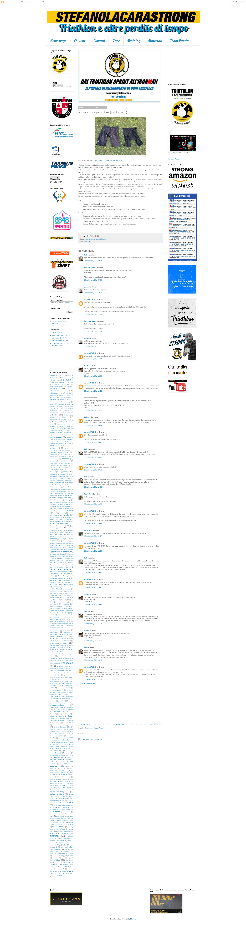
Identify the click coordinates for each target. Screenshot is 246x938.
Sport (63, 785)
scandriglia (53, 768)
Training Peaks (60, 829)
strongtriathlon (54, 800)
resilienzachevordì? (65, 718)
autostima (70, 404)
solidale (52, 783)
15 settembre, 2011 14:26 (93, 410)
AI (62, 384)
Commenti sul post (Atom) (94, 728)
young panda (60, 869)
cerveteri (52, 439)
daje (59, 487)
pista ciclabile (61, 688)
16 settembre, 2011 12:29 (93, 551)
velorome (55, 858)
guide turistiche (62, 562)
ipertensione (66, 580)
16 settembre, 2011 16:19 (93, 604)
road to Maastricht (61, 742)
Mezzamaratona (55, 619)
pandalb (68, 670)
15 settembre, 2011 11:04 (93, 314)
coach (67, 452)
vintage (52, 862)
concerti (52, 467)
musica (60, 636)
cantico (60, 432)
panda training (68, 660)
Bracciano (60, 424)
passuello (53, 677)
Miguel (68, 619)
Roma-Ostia (67, 753)
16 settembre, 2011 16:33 (93, 641)
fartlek (52, 517)
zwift (60, 876)
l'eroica (57, 597)
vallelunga (67, 851)
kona (69, 595)
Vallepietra (53, 853)
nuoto (93, 239)
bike (64, 417)
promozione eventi (56, 707)
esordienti (70, 510)
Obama (69, 645)
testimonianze (60, 816)
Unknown (87, 417)
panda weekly (56, 663)
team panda (55, 812)
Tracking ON (189, 260)
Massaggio (67, 613)
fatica (57, 517)
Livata (57, 602)
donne (52, 497)
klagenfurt (55, 595)
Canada (68, 430)
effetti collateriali (58, 504)
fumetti (69, 536)
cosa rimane (61, 476)
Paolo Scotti (88, 494)
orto (55, 651)
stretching (55, 796)
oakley (62, 645)
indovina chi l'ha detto (62, 573)
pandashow (53, 673)
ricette (54, 723)
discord (60, 495)
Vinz (59, 862)
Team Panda (179, 40)
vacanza (57, 849)
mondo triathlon (62, 623)
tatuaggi (66, 807)
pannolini (99, 239)
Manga (52, 608)
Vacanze (67, 849)
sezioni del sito (66, 774)
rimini (64, 723)
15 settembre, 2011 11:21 (93, 346)
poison (86, 287)
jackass (68, 591)
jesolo (60, 593)
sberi (67, 766)
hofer (54, 565)
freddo (52, 536)
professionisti (61, 703)
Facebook (56, 515)
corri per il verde (65, 474)
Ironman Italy (57, 587)
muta (69, 636)
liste (51, 602)
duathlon (67, 498)
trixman (68, 843)
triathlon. (52, 843)
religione (61, 716)
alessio (61, 386)
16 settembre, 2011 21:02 (93, 679)
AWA (53, 406)
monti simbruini (68, 628)
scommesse (64, 770)
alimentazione (55, 389)
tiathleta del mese (60, 818)
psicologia (70, 707)
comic (52, 461)
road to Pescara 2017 (63, 748)
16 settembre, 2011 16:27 (93, 624)
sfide (51, 777)
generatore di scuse (64, 543)
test (51, 816)
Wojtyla (60, 866)
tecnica (68, 812)
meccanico (70, 615)
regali (69, 714)
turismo (52, 845)
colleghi (52, 456)
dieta (51, 493)
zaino (69, 869)
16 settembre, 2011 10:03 (93, 487)
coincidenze (53, 454)
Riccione (70, 720)
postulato (53, 694)
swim (104, 239)
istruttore (60, 591)
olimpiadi (61, 649)
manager (68, 606)
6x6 (61, 380)
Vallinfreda (62, 853)
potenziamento (55, 696)
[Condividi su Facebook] (95, 236)
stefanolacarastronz (57, 794)
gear (71, 541)
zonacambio (68, 873)
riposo (71, 723)
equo (51, 510)
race (59, 709)
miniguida (53, 621)
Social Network (58, 781)
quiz (53, 709)
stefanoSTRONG (90, 300)
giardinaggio (61, 554)
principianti (61, 701)
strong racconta (66, 796)
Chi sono (80, 40)
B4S (59, 406)
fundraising (53, 538)
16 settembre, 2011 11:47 (93, 536)
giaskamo (70, 554)
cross (69, 482)
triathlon (54, 836)
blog (71, 419)
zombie (64, 871)
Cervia (60, 439)
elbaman (59, 506)
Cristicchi (52, 480)
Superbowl (63, 803)
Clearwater (53, 452)
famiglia (66, 515)
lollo (72, 602)
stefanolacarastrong (57, 792)
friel (58, 536)
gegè (53, 543)
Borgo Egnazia (66, 422)
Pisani (61, 685)
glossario (52, 560)
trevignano (65, 833)
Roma (57, 753)
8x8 (62, 382)
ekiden (52, 506)
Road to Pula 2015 (56, 751)
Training (133, 40)
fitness (61, 526)
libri (68, 600)
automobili (61, 404)
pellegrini (61, 677)
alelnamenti (53, 386)
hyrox (51, 567)
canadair (52, 432)
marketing (70, 610)
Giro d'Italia (57, 558)
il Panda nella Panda (61, 568)
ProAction (70, 701)
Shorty (59, 777)
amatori (68, 397)
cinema (67, 448)
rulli (67, 755)
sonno (69, 783)
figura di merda (60, 521)
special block (54, 785)
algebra (68, 386)
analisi (62, 399)
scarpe (69, 768)
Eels (71, 502)
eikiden (68, 504)
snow (71, 779)
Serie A (71, 772)
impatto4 (53, 571)
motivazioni (66, 634)
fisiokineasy (64, 523)
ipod (59, 582)
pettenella (53, 683)
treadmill (67, 831)
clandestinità (66, 450)
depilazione (61, 491)
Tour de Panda (62, 824)
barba (62, 408)
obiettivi (52, 647)
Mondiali (52, 623)
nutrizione (53, 645)
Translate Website (174, 159)
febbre (69, 517)
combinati (65, 459)
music (52, 636)
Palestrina (68, 656)
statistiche (61, 790)
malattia (52, 606)
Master (86, 366)
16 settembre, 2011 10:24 (93, 523)
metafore (67, 617)
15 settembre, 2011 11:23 (93, 359)
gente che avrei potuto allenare (62, 549)
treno (52, 833)
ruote (68, 757)
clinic (60, 452)
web (64, 862)
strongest (66, 798)
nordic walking (54, 643)
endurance (68, 508)
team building (66, 809)
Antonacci (70, 399)
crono (52, 482)
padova (52, 656)
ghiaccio (52, 554)
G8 (72, 538)
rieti (60, 723)
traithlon (59, 831)
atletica (52, 404)
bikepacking (53, 419)
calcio (61, 428)
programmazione (57, 705)
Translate (67, 303)
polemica (52, 692)
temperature (53, 814)
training (61, 827)
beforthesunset (54, 412)
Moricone (56, 630)
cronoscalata (60, 482)
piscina (68, 685)
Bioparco (63, 419)
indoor (71, 571)
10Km (61, 376)
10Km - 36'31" (57, 333)
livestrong (65, 602)
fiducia (69, 519)
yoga (51, 869)
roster (62, 755)
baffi (71, 406)
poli (59, 692)
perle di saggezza (55, 681)
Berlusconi (64, 412)
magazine (65, 604)
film (69, 521)
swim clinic (57, 805)
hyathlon (68, 565)
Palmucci (52, 658)
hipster (71, 562)
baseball (66, 410)
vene (62, 858)
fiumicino (52, 528)
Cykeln (69, 485)
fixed (60, 528)
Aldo (68, 384)
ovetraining (67, 654)
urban (71, 847)
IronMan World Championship (60, 589)
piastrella (61, 683)
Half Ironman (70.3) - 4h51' (61, 343)
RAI (64, 709)
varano (71, 853)
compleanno (65, 461)
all (68, 388)
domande (68, 495)
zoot (55, 875)
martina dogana (56, 613)
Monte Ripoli (60, 625)
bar (54, 408)
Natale (52, 638)
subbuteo (70, 800)
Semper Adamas (90, 268)
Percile (69, 679)
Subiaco (54, 803)
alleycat (61, 395)
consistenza (53, 474)
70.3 (67, 380)
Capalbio (68, 432)
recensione (57, 711)
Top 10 (61, 822)
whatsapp (55, 864)
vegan (61, 856)
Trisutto (60, 843)
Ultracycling (62, 847)
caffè (68, 426)
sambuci (52, 761)
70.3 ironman (54, 382)
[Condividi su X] (93, 236)
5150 (54, 380)
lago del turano (54, 600)
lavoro (63, 600)
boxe (51, 424)
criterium (60, 480)
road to (70, 725)
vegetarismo (69, 856)
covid (68, 478)
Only (86, 255)
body (56, 422)
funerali (61, 538)
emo (51, 508)
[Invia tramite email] (88, 236)
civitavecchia (53, 450)
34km (65, 377)
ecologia (68, 500)
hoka (60, 565)
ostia (59, 654)
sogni (68, 781)
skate (59, 779)
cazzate (88, 239)
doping (59, 497)
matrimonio (61, 615)
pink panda (69, 683)
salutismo (68, 759)
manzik (59, 608)
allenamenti (54, 391)
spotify (57, 787)
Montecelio (70, 625)
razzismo (70, 709)
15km (69, 375)
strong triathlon (55, 798)
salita (60, 759)
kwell (51, 597)
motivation (66, 630)
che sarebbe (62, 441)
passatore (67, 675)
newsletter (67, 641)
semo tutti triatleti (61, 772)
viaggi (69, 858)
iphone (52, 582)
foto (51, 534)
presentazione (66, 698)
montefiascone (56, 628)
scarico (61, 768)
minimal (61, 621)
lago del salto (67, 597)
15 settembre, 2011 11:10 (93, 331)
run (72, 755)
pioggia (54, 685)
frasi (68, 534)
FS (63, 536)
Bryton (68, 424)
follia (69, 528)
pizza (69, 688)
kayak (66, 593)
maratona (66, 608)
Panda (60, 658)
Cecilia (69, 437)
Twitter (65, 845)
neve (54, 641)
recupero (61, 714)
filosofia (52, 524)
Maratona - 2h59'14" (59, 338)
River (64, 725)
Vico (51, 860)
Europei (54, 513)
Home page (58, 40)
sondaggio (61, 783)
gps (59, 560)
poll (70, 692)
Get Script (174, 260)
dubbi (51, 500)
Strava (71, 794)
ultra (53, 847)
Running (56, 757)
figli (51, 521)
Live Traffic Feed (182, 196)
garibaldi (55, 541)
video (57, 860)
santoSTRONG (65, 764)
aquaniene (56, 402)
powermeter (69, 696)
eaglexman (59, 500)
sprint (63, 787)
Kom (64, 595)
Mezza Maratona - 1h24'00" (61, 335)
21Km (58, 378)
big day (66, 415)
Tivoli (53, 820)
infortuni (59, 576)
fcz (63, 517)
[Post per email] (84, 236)
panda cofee (69, 658)
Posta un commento (88, 684)
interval (68, 578)
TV (58, 845)
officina (68, 647)
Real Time (181, 260)
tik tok (71, 818)
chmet (60, 445)
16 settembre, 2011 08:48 (93, 442)
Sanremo (62, 761)
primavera (53, 701)
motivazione (54, 634)
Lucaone (55, 604)
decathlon (55, 489)
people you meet (58, 679)
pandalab (68, 663)
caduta (61, 426)
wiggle (65, 864)
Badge (66, 406)
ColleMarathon (62, 456)
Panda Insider (57, 660)
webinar (70, 862)
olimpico (70, 649)
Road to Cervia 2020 (62, 731)
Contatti (99, 40)
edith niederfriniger (62, 502)
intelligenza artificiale (56, 578)
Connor (52, 472)
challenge (69, 439)
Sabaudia (53, 759)
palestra (59, 656)
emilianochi (68, 506)
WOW (67, 867)
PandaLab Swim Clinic (57, 670)
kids (72, 593)
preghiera (56, 698)
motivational (54, 632)
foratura (68, 530)
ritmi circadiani (56, 725)
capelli (52, 435)
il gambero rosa (62, 567)
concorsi (65, 467)
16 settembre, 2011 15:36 (93, 572)
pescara (67, 681)
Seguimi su (57, 253)
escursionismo (60, 510)
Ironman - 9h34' (57, 346)
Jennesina (53, 593)
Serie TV (55, 774)
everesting (62, 513)
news (60, 641)
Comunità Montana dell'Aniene (60, 465)
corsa (52, 476)
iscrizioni (52, 591)
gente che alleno (56, 545)
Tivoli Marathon (63, 820)
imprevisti (63, 571)
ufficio (71, 845)
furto (67, 538)
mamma (59, 606)
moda (68, 621)
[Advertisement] (120, 704)
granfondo (67, 560)
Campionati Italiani (56, 430)
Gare (116, 40)
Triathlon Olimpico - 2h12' (61, 341)
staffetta (70, 787)
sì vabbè (67, 777)
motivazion (67, 632)
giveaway (68, 558)
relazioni (52, 716)
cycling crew (60, 485)
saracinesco (54, 766)
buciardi (52, 426)
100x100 (52, 375)
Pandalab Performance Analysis (60, 668)
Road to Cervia (55, 729)
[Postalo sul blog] (90, 236)
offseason (53, 649)
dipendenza (60, 493)
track (71, 824)
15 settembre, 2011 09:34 (93, 261)
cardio (59, 435)
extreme (70, 513)
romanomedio (54, 755)
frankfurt (60, 534)
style (63, 800)
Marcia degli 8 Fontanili (57, 610)
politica (64, 692)
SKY (65, 779)
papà (58, 675)
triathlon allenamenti (63, 838)
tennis (62, 814)
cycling (52, 485)
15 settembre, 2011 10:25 (93, 293)
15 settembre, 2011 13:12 (93, 391)
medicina (56, 617)
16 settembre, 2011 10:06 (93, 504)
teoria (69, 814)
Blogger (133, 919)
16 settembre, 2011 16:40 (93, 660)
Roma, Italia (87, 241)
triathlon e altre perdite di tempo (60, 840)
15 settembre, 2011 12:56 (93, 376)
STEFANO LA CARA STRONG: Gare (180, 232)
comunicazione (65, 463)
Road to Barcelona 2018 (62, 727)
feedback (52, 519)
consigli (66, 472)
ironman (53, 584)
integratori (68, 576)
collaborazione (65, 454)
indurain (52, 576)
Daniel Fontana (68, 487)
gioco (54, 556)
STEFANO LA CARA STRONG (183, 208)
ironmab (67, 582)
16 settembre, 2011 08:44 (93, 425)
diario (69, 491)
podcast (52, 690)
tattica (59, 807)
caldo (68, 428)
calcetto (52, 428)
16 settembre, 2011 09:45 (93, 457)
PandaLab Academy (63, 666)
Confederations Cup (56, 469)
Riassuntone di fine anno (57, 720)
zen (51, 871)
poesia (69, 690)
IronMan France (68, 584)
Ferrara (61, 519)
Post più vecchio (156, 724)
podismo (60, 690)
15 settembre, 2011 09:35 (93, 280)
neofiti (71, 638)
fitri (68, 526)
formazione (53, 532)
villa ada (68, 860)
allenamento (55, 393)
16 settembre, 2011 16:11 (93, 587)
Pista (51, 688)
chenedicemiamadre (56, 443)
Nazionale (62, 638)
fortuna (62, 532)
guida (52, 563)
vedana (54, 856)
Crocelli (68, 480)
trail (53, 827)
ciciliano (68, 445)
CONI (68, 469)
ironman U (67, 587)
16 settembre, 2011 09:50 (93, 470)
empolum (59, 508)
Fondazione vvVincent (56, 530)
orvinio (61, 651)
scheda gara (54, 770)
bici (56, 415)
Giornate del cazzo (66, 556)
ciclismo (53, 448)
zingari (57, 871)
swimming (67, 805)
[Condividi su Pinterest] (98, 236)
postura (66, 694)
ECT (51, 502)
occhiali (60, 647)
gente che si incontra (60, 552)
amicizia (53, 400)
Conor (59, 472)
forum (69, 532)
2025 (51, 377)
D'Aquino (52, 487)
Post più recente (84, 724)
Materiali (155, 40)
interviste (53, 580)
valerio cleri (54, 851)
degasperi (63, 489)
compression (53, 463)
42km (71, 377)
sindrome (52, 779)
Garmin (65, 541)
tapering (52, 807)
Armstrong (66, 402)
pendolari (69, 677)
